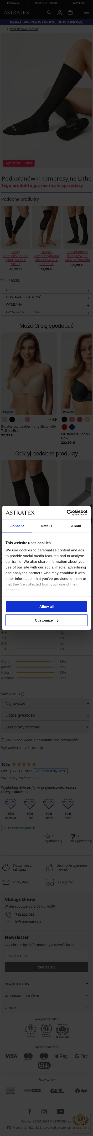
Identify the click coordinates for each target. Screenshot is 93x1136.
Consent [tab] (17, 526)
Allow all (46, 606)
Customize (44, 620)
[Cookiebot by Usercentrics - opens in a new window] (67, 513)
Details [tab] (46, 526)
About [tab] (76, 526)
